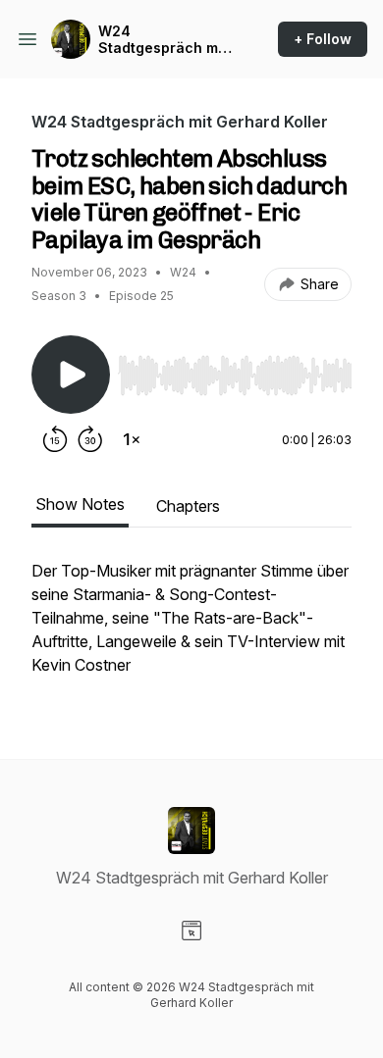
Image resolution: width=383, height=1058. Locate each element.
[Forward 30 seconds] (90, 439)
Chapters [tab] (188, 506)
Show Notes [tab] (80, 504)
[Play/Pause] (70, 374)
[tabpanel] (191, 627)
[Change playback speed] (131, 439)
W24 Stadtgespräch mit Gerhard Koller (162, 40)
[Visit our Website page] (191, 930)
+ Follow (323, 38)
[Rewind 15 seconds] (55, 439)
